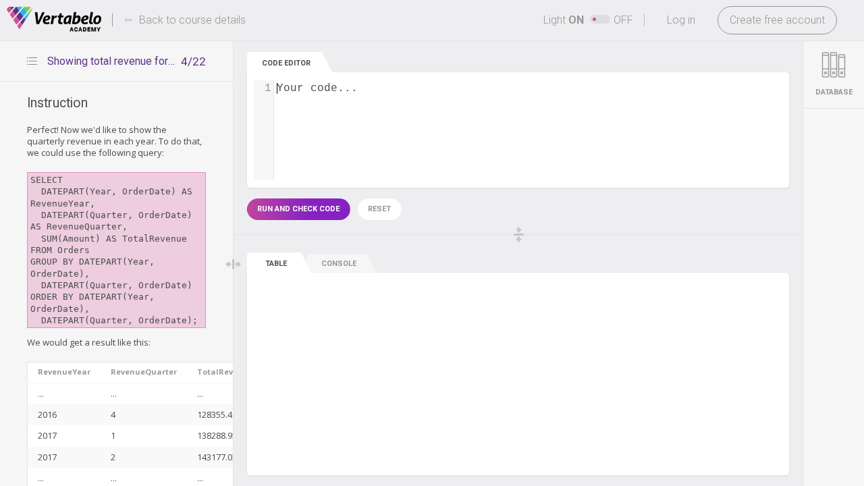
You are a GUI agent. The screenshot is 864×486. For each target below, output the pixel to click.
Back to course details (192, 20)
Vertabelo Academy (54, 19)
